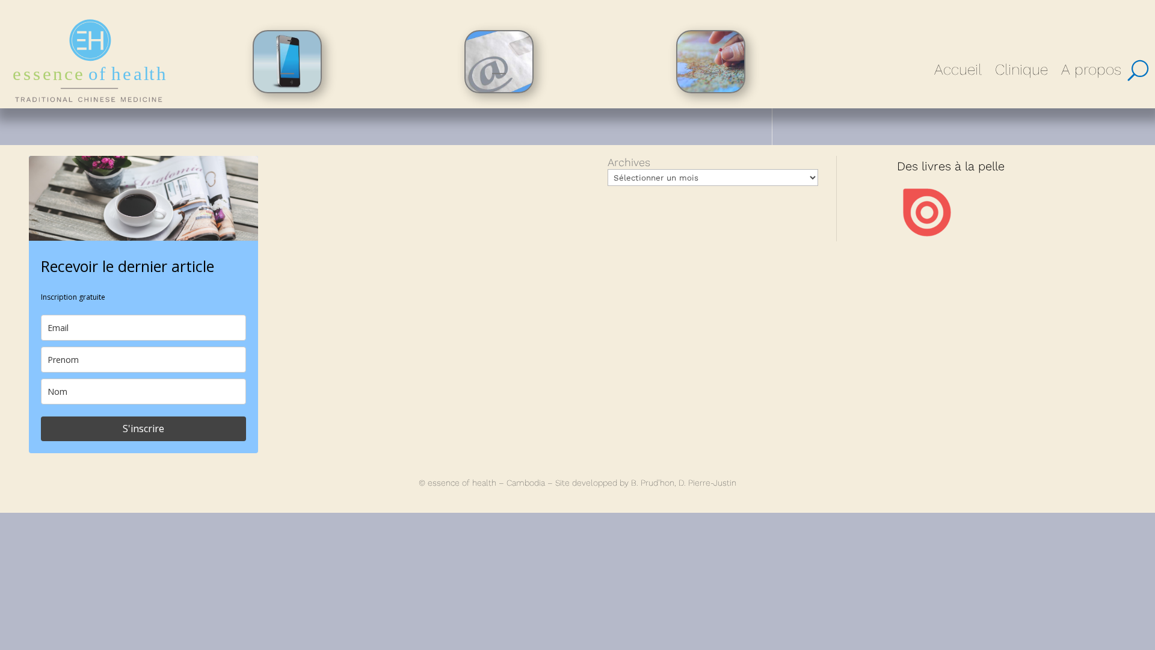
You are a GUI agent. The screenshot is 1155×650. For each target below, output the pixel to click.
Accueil (958, 69)
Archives (629, 162)
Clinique (1021, 69)
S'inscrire (143, 428)
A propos (1091, 69)
